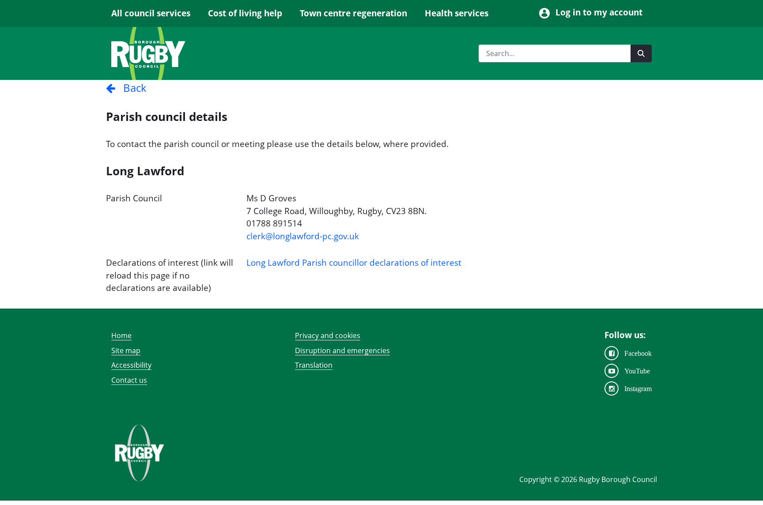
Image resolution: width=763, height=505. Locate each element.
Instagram (638, 388)
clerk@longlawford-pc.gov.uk (302, 236)
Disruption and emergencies (342, 350)
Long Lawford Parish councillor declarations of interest (353, 262)
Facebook (638, 353)
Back (131, 87)
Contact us (129, 380)
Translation (313, 365)
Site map (125, 350)
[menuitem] (155, 13)
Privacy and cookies (327, 335)
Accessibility (131, 365)
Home (121, 335)
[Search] (641, 53)
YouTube (637, 370)
